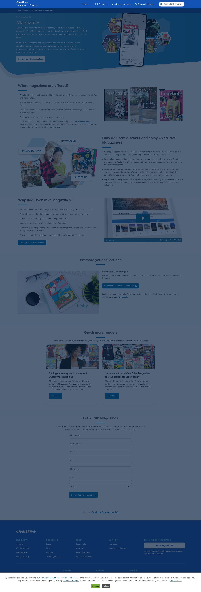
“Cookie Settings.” (71, 580)
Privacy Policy (70, 578)
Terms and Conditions (50, 578)
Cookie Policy (176, 580)
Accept (95, 586)
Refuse (106, 586)
